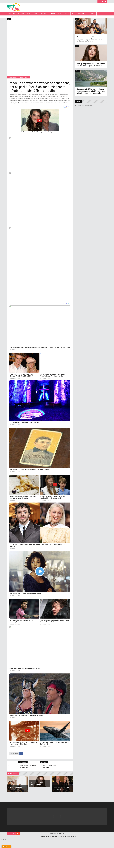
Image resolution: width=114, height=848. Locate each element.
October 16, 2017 (23, 77)
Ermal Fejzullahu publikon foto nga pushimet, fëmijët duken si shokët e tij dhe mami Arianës (90, 39)
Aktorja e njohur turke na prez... (37, 783)
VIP (9, 19)
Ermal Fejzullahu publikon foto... (15, 788)
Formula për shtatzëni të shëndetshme (24, 16)
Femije (77, 70)
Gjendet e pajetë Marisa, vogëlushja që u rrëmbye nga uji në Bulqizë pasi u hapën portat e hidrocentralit (91, 91)
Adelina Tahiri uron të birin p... (61, 788)
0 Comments (14, 77)
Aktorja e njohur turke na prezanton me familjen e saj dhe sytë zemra (91, 65)
